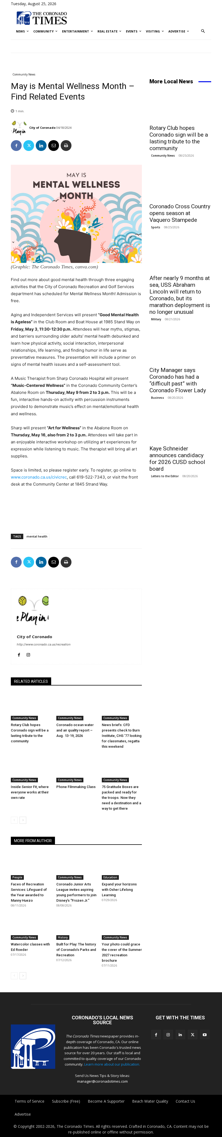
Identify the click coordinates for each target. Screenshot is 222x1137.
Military (156, 319)
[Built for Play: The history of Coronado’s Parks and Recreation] (76, 926)
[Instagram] (28, 654)
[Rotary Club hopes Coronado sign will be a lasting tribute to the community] (31, 707)
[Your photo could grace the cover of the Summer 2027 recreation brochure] (122, 926)
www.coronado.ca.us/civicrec (39, 477)
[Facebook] (16, 145)
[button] (203, 31)
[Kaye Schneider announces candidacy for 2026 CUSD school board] (180, 426)
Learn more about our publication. (112, 1064)
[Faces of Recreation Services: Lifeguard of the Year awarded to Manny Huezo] (31, 866)
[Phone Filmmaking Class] (76, 768)
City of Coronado (42, 128)
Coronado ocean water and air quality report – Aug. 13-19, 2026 (75, 730)
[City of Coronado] (19, 128)
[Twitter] (28, 145)
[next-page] (22, 820)
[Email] (53, 145)
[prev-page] (14, 820)
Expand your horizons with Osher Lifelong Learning (119, 889)
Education (110, 877)
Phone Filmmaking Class (76, 787)
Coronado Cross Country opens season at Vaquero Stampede (179, 213)
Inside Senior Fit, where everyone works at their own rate (30, 792)
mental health (37, 536)
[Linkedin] (41, 145)
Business (157, 398)
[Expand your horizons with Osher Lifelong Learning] (122, 866)
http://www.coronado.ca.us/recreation (43, 644)
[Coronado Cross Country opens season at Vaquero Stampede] (180, 184)
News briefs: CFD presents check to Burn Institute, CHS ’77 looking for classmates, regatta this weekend (122, 736)
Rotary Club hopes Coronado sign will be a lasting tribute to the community (178, 138)
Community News (23, 74)
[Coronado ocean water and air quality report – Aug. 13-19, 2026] (76, 707)
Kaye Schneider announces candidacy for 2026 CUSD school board (177, 458)
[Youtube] (205, 1034)
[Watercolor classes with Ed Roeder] (31, 926)
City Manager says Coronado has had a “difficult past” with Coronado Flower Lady (177, 380)
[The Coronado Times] (42, 18)
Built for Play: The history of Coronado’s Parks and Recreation (76, 949)
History (63, 937)
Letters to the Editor (165, 476)
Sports (155, 227)
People (17, 877)
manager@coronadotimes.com (102, 1081)
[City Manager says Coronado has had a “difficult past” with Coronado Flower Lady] (180, 347)
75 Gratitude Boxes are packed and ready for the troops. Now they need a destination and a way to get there (121, 797)
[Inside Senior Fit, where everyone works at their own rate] (31, 768)
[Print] (66, 145)
